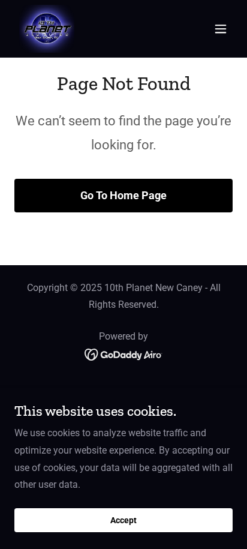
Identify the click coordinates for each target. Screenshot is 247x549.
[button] (221, 29)
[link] (46, 29)
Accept (123, 520)
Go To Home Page (123, 195)
